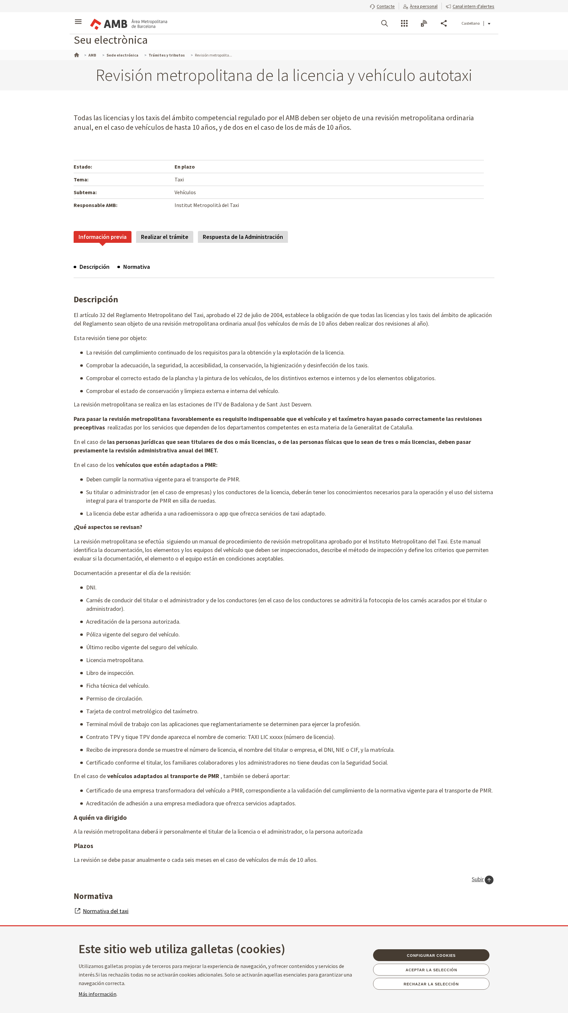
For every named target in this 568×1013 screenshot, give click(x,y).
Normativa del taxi (106, 911)
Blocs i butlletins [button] (424, 23)
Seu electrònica (111, 40)
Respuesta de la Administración (243, 237)
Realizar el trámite (164, 237)
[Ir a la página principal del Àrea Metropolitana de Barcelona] (128, 23)
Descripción (94, 266)
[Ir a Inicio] (76, 54)
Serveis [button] (404, 23)
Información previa (103, 237)
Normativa (136, 266)
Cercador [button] (384, 23)
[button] (382, 6)
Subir (478, 879)
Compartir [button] (444, 23)
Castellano (471, 23)
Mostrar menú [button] (78, 17)
